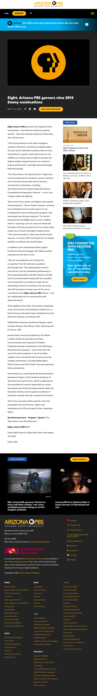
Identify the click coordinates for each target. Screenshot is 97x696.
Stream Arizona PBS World (13, 626)
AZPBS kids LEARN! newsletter (44, 628)
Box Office (66, 603)
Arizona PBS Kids (39, 618)
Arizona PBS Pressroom (71, 597)
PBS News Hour (39, 606)
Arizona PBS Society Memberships (75, 629)
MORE (79, 459)
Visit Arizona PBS (69, 616)
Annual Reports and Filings (72, 613)
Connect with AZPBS (70, 587)
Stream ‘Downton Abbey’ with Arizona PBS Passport (76, 202)
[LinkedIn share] (31, 109)
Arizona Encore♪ (10, 647)
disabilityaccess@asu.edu (39, 542)
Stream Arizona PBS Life (12, 623)
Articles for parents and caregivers (46, 641)
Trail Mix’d (7, 597)
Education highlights (41, 656)
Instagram (73, 550)
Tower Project (68, 646)
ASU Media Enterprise (13, 562)
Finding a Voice (9, 657)
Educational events (40, 659)
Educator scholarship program (44, 676)
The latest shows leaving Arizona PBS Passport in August (77, 227)
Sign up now (78, 279)
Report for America (41, 682)
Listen (7, 633)
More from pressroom (50, 109)
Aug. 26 (68, 145)
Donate (73, 520)
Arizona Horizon (40, 590)
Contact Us (67, 620)
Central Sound (9, 641)
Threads (72, 560)
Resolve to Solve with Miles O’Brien (16, 590)
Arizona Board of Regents (29, 573)
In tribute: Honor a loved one (73, 643)
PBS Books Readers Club (71, 610)
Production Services (70, 606)
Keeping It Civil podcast (12, 654)
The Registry (38, 666)
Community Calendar (70, 600)
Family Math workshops (42, 644)
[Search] (31, 13)
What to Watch (9, 587)
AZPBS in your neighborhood (44, 662)
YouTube (73, 555)
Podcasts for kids (40, 638)
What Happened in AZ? (12, 600)
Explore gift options (70, 623)
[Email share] (36, 109)
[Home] (48, 4)
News (36, 582)
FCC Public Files (73, 525)
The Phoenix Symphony (12, 644)
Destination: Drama (11, 613)
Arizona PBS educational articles (45, 669)
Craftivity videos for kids (42, 635)
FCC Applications (74, 530)
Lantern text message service (44, 631)
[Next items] (89, 481)
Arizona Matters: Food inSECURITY (16, 603)
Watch (7, 582)
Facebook (72, 546)
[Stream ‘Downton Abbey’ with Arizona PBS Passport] (77, 183)
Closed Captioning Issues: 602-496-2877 (78, 535)
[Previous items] (7, 481)
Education (38, 651)
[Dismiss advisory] (86, 24)
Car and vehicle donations (72, 649)
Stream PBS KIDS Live (41, 621)
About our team (39, 685)
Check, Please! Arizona (12, 593)
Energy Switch (9, 606)
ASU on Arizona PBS (11, 620)
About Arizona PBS (69, 590)
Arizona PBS (27, 562)
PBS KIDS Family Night (41, 625)
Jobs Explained (9, 610)
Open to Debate (39, 600)
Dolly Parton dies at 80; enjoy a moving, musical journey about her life (77, 175)
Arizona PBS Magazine (71, 593)
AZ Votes (37, 597)
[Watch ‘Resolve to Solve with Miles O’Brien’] (77, 128)
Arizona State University (34, 559)
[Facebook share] (26, 109)
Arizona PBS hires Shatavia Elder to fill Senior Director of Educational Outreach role (75, 504)
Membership (67, 633)
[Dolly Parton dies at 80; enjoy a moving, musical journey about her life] (77, 155)
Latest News (38, 587)
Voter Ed (37, 603)
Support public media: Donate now (75, 626)
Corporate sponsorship (71, 639)
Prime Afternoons (10, 616)
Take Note (8, 651)
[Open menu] (92, 13)
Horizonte (37, 593)
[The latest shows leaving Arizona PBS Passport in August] (77, 208)
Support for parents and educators (46, 679)
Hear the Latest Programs (13, 638)
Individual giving (68, 636)
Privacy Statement (74, 541)
